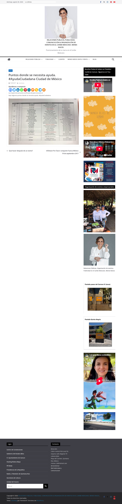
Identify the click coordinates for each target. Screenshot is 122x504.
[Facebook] (10, 90)
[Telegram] (40, 90)
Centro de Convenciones (15, 450)
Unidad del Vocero (13, 482)
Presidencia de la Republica (15, 470)
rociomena (21, 83)
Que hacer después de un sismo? (21, 151)
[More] (44, 90)
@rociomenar (55, 466)
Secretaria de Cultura (13, 478)
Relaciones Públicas (33, 59)
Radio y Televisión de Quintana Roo (18, 474)
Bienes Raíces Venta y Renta (78, 59)
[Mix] (32, 90)
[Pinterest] (25, 90)
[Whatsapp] (21, 90)
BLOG (94, 59)
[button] (41, 59)
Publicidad (49, 59)
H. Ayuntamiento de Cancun (16, 458)
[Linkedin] (18, 90)
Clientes (62, 59)
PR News (9, 466)
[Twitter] (14, 90)
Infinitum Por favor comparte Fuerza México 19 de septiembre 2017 (62, 152)
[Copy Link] (36, 90)
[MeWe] (29, 90)
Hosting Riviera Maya (13, 462)
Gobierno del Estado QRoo (15, 454)
